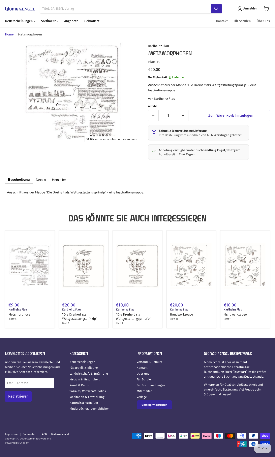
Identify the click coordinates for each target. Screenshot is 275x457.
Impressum (11, 434)
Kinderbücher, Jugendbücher (89, 408)
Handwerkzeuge (181, 314)
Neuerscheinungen (19, 21)
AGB (44, 434)
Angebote (71, 21)
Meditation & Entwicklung (86, 397)
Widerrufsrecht (60, 434)
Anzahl (152, 106)
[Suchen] (216, 8)
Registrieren (18, 396)
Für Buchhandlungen (151, 385)
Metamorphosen (20, 314)
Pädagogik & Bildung (83, 368)
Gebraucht (91, 21)
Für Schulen (242, 21)
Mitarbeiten (144, 391)
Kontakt (222, 21)
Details (41, 180)
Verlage (142, 397)
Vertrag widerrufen (154, 405)
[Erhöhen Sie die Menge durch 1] (183, 115)
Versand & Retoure (149, 362)
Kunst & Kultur (79, 385)
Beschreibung (19, 179)
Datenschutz (30, 434)
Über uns (263, 21)
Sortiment (49, 21)
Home (9, 34)
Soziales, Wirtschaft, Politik (87, 391)
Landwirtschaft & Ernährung (88, 373)
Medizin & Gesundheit (84, 379)
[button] (248, 8)
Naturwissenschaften (83, 403)
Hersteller (59, 180)
